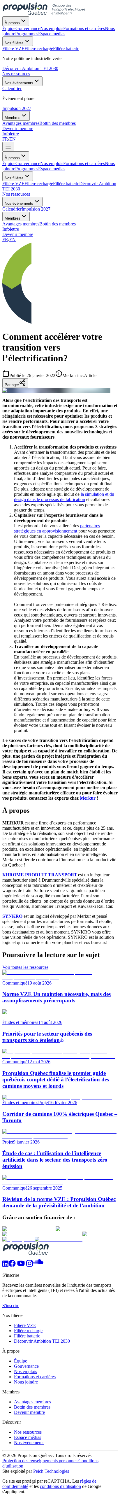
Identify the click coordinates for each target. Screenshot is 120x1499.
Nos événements (19, 83)
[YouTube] (21, 1265)
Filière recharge (38, 183)
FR (5, 138)
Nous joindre (26, 1381)
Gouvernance (27, 163)
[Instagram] (29, 1265)
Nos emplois (51, 163)
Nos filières (14, 43)
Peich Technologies (51, 1471)
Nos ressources (16, 73)
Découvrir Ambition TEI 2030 (30, 68)
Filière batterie (66, 183)
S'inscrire (10, 1305)
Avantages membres (20, 223)
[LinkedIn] (5, 1265)
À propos (12, 23)
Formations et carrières (84, 163)
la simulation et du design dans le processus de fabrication (64, 497)
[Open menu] (8, 146)
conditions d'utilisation (60, 1486)
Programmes (26, 168)
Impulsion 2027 (16, 108)
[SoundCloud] (38, 1265)
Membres (12, 117)
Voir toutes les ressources (25, 967)
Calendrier (12, 208)
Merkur (88, 798)
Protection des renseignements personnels (40, 1460)
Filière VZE (13, 183)
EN (12, 138)
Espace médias (51, 168)
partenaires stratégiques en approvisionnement (57, 528)
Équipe (8, 163)
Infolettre (10, 133)
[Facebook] (12, 1265)
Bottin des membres (57, 223)
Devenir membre (17, 128)
